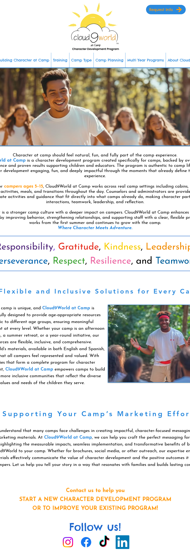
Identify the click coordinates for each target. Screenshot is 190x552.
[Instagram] (68, 542)
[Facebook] (86, 542)
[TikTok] (104, 542)
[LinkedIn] (122, 542)
